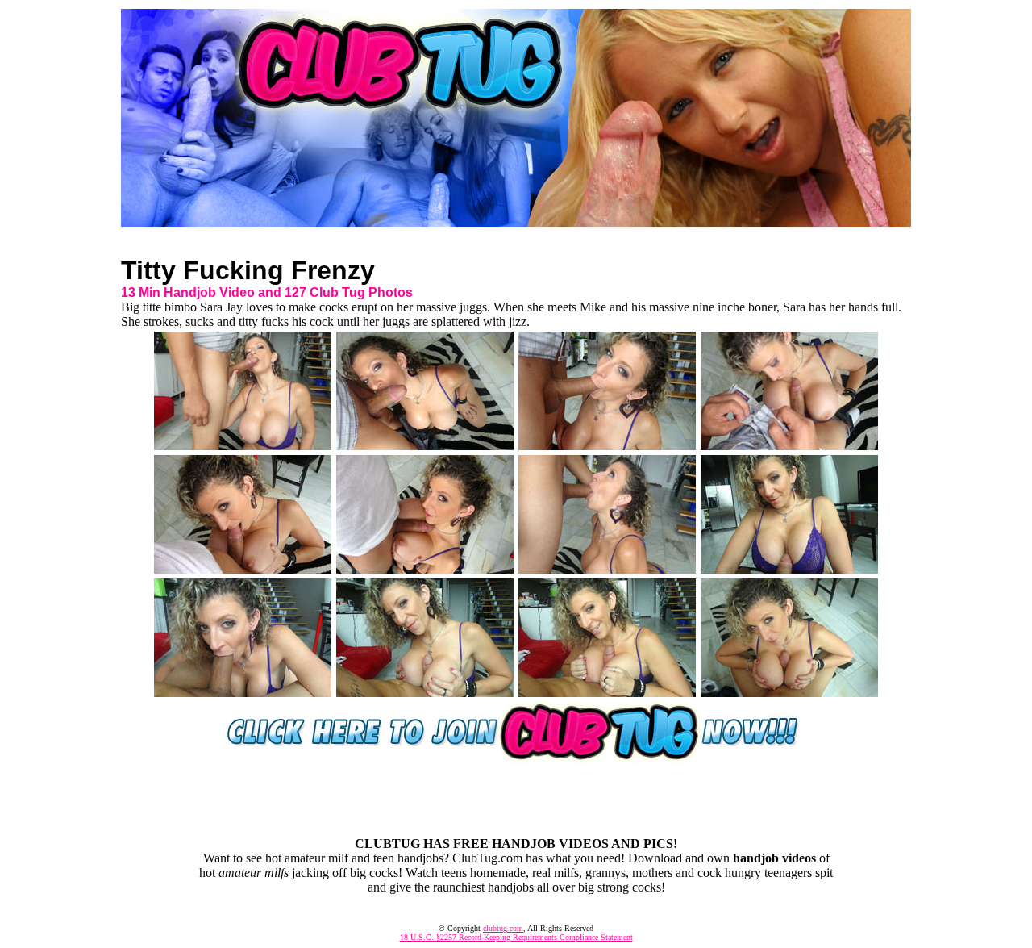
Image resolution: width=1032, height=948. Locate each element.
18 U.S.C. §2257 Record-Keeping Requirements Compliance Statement (516, 937)
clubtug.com (503, 928)
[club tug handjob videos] (516, 222)
